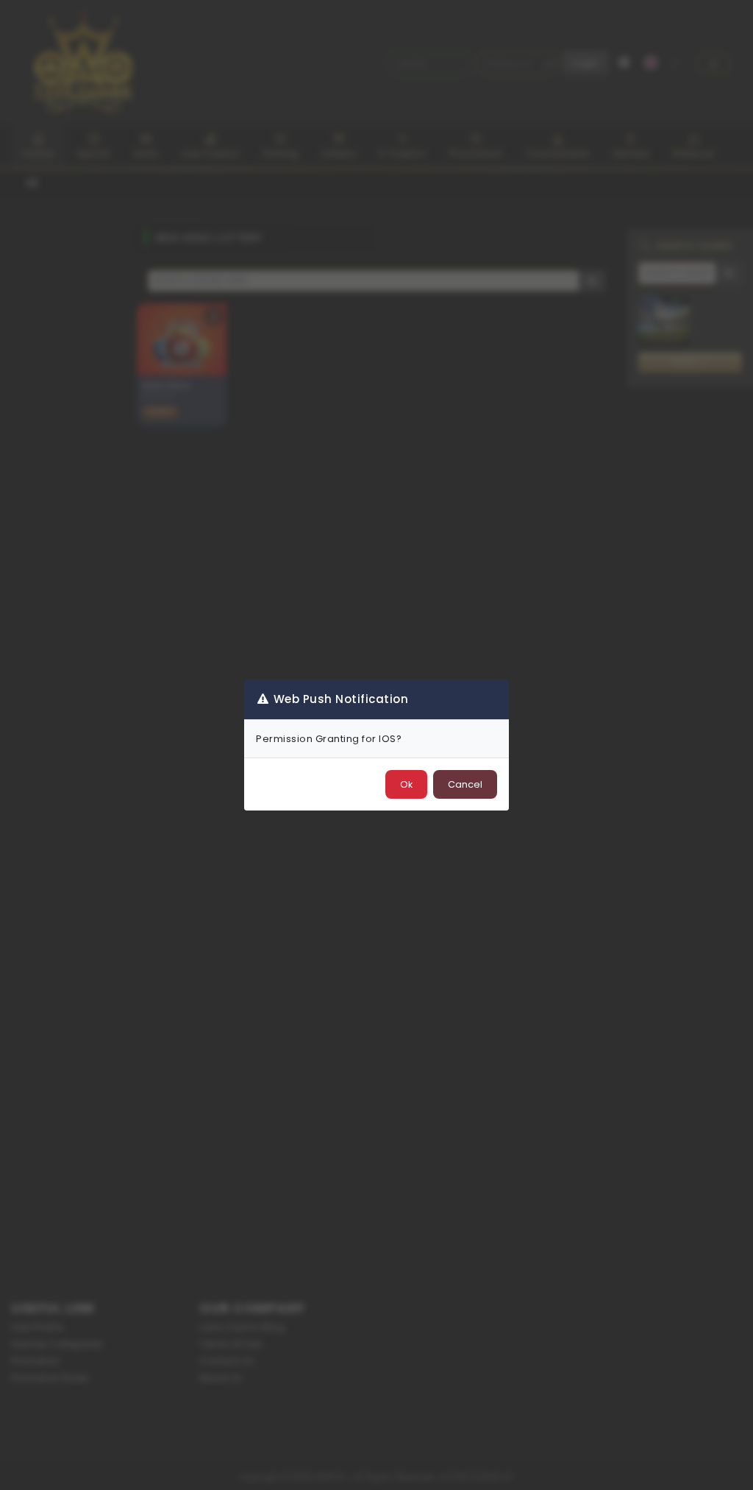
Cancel (465, 784)
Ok (406, 784)
